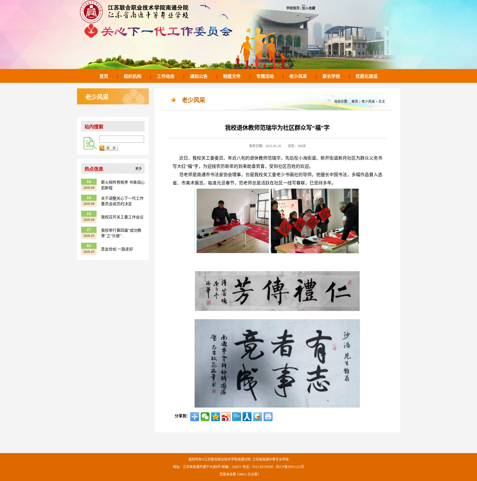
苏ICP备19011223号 (290, 467)
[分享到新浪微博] (226, 416)
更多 (138, 169)
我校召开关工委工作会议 (122, 217)
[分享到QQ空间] (215, 416)
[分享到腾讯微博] (236, 416)
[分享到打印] (268, 416)
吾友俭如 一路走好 (117, 249)
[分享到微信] (205, 416)
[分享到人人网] (247, 416)
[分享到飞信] (257, 416)
